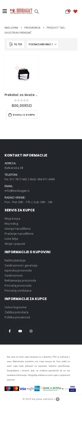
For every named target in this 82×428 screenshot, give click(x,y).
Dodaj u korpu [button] (24, 115)
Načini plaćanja (15, 260)
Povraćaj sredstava (18, 290)
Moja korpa (12, 218)
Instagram (31, 331)
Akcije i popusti (15, 244)
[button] (36, 11)
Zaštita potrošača (16, 312)
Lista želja (11, 239)
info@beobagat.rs (17, 191)
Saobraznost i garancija (21, 265)
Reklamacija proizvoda (20, 280)
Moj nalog (11, 223)
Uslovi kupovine (16, 307)
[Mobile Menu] (6, 11)
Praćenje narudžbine (19, 233)
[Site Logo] (21, 11)
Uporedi (31, 63)
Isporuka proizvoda (18, 270)
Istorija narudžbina (18, 228)
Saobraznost (14, 275)
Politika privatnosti (17, 317)
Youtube (20, 331)
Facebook (9, 331)
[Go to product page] (21, 72)
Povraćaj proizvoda (18, 285)
